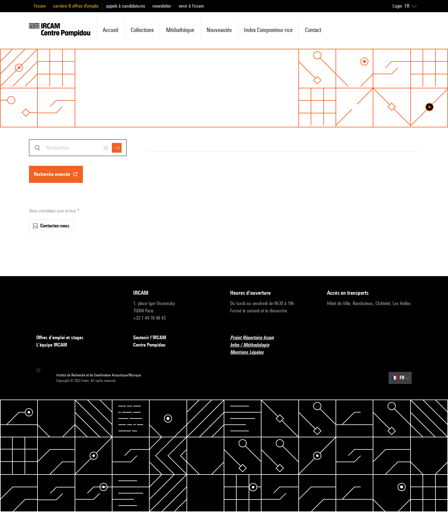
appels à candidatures (125, 6)
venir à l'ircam (191, 6)
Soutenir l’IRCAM (149, 337)
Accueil (110, 30)
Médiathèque (180, 30)
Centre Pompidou (149, 345)
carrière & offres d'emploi (75, 6)
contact (313, 30)
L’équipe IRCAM (51, 345)
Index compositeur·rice (268, 30)
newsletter (161, 6)
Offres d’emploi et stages (60, 337)
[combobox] (77, 147)
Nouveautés (219, 30)
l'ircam (40, 6)
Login (397, 6)
